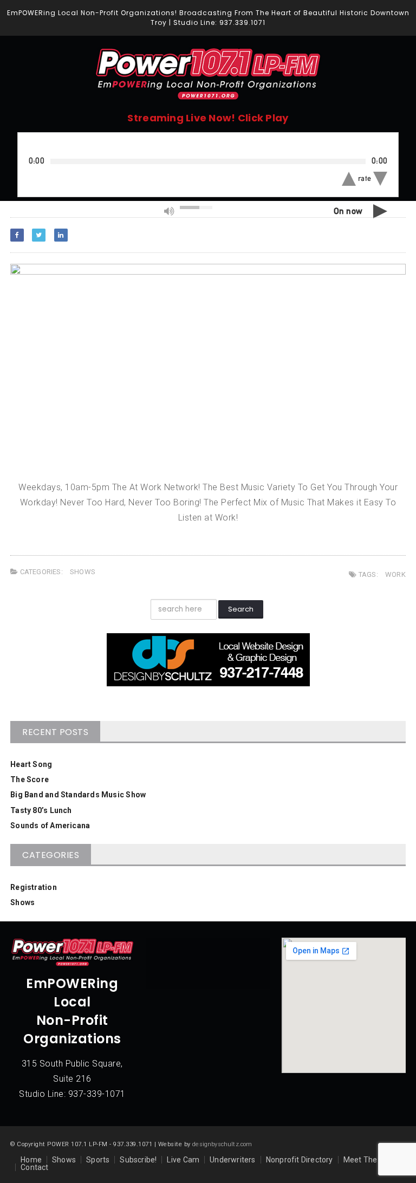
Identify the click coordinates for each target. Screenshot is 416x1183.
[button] (349, 179)
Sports (97, 1159)
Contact (34, 1167)
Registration (33, 887)
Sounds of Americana (50, 825)
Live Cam (183, 1159)
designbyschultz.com (222, 1144)
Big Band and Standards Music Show (78, 794)
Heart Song (31, 764)
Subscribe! (138, 1159)
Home (31, 1159)
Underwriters (233, 1159)
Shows (82, 572)
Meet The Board (371, 1159)
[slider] (196, 207)
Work (395, 574)
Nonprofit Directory (299, 1159)
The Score (29, 779)
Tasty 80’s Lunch (41, 810)
